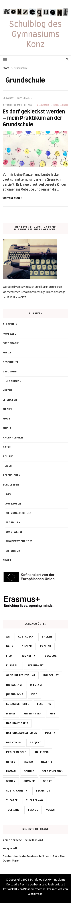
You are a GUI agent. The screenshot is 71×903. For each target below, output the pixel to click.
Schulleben (60, 105)
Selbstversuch (53, 771)
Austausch (13, 504)
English (45, 646)
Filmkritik (28, 656)
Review (28, 762)
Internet (36, 685)
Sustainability (17, 791)
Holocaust (51, 675)
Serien (10, 781)
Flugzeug (50, 656)
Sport (7, 560)
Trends (33, 810)
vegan (50, 810)
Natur (7, 447)
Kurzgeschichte (17, 704)
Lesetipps (44, 704)
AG (8, 637)
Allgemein (43, 105)
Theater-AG (34, 800)
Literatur (10, 400)
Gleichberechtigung (20, 675)
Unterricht (13, 551)
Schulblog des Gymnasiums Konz (35, 35)
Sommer (29, 781)
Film (9, 656)
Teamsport (44, 791)
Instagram (14, 685)
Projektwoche (16, 752)
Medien (8, 409)
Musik (7, 428)
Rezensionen (11, 475)
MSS (52, 713)
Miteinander (33, 713)
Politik (8, 456)
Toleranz (13, 810)
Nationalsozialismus (21, 733)
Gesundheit (11, 371)
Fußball (12, 665)
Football (9, 334)
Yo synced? (10, 848)
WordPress (35, 894)
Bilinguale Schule (18, 513)
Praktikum (14, 742)
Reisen (7, 466)
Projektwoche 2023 (19, 541)
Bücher (27, 646)
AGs (8, 494)
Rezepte (46, 762)
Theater (12, 800)
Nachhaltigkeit (14, 437)
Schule (29, 771)
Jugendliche (14, 694)
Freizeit (8, 352)
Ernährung (13, 381)
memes (10, 713)
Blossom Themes (34, 889)
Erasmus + (13, 522)
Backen (47, 637)
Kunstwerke (14, 532)
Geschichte (11, 362)
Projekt (35, 742)
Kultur (8, 390)
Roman (11, 771)
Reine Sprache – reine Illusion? (23, 840)
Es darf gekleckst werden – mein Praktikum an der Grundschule (34, 118)
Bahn (9, 646)
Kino (34, 694)
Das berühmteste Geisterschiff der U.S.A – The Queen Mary (34, 858)
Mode (6, 418)
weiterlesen (11, 198)
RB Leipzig (41, 752)
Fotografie (11, 343)
